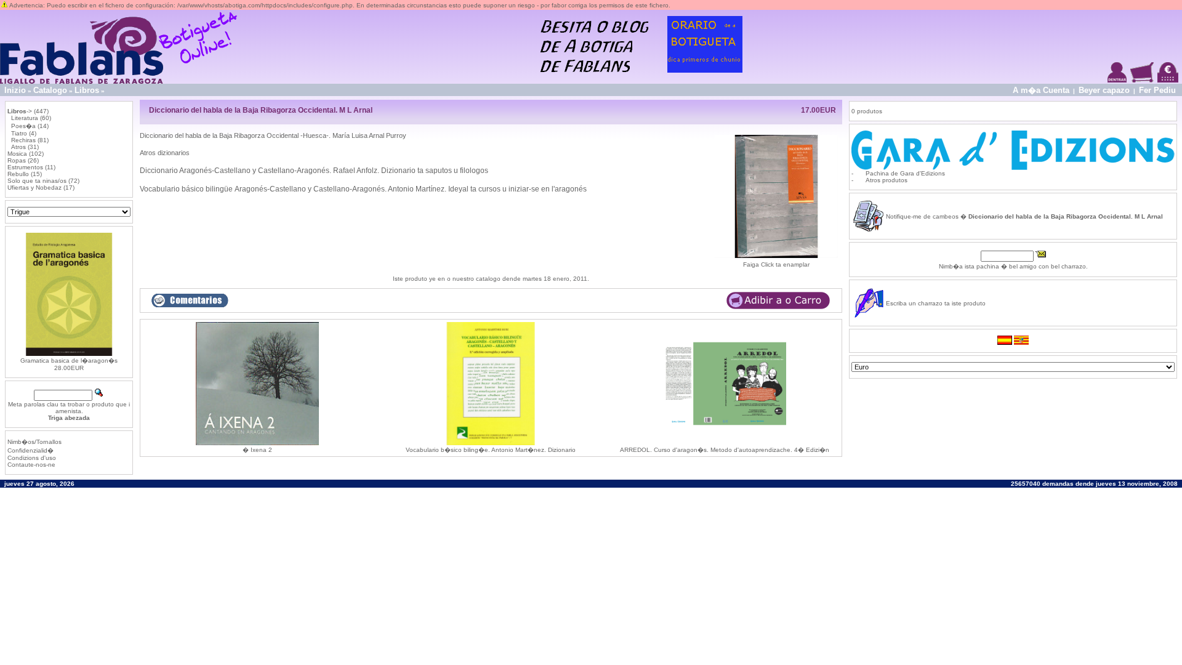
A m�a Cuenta (1041, 90)
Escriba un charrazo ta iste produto (936, 303)
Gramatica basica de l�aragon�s (69, 360)
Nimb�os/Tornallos (34, 441)
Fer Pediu (1157, 90)
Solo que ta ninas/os (36, 180)
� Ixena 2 (257, 449)
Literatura (24, 118)
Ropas (16, 160)
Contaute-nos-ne (31, 464)
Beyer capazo (1104, 90)
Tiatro (19, 133)
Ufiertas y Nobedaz (34, 187)
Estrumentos (25, 167)
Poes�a (23, 126)
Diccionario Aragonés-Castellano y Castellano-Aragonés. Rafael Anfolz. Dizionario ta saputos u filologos (314, 170)
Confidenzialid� (30, 450)
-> (19, 111)
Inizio (15, 90)
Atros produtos (886, 180)
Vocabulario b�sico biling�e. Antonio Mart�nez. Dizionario (491, 449)
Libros (86, 90)
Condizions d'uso (31, 457)
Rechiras (23, 140)
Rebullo (18, 174)
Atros (18, 146)
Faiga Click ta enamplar (776, 264)
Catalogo (50, 90)
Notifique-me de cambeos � (1024, 216)
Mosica (17, 153)
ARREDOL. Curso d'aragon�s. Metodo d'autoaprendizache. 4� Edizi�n (724, 449)
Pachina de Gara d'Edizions (905, 173)
